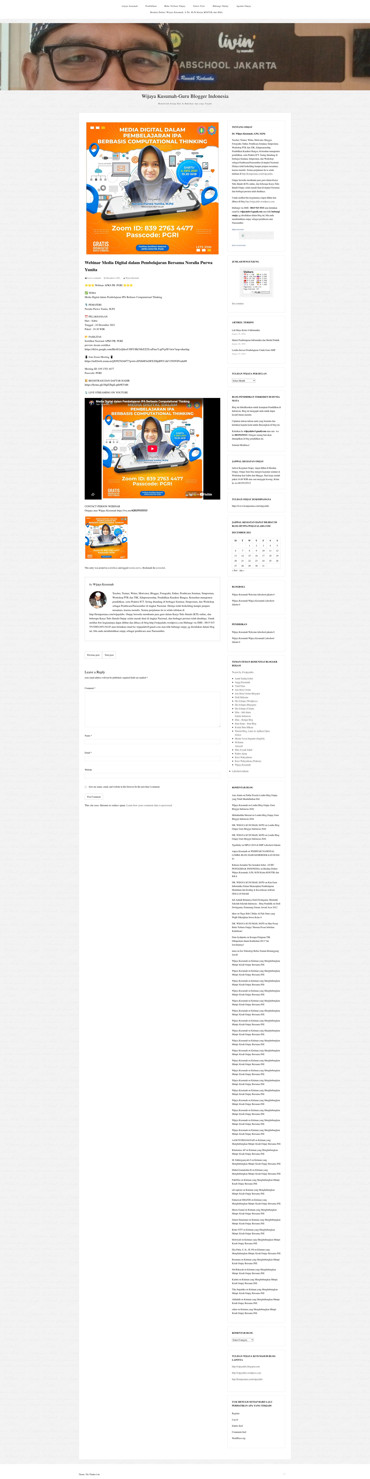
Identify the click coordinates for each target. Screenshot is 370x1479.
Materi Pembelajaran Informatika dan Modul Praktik (255, 340)
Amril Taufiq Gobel (244, 678)
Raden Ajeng (241, 753)
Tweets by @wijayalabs (243, 672)
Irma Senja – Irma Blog (245, 723)
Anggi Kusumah (242, 682)
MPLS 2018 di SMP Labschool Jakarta (262, 844)
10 (263, 550)
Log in (235, 1419)
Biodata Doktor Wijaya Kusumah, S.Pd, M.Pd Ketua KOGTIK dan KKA (186, 12)
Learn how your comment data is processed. (149, 805)
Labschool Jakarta (240, 771)
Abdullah (236, 1299)
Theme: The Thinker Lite (89, 1474)
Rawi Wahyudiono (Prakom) (248, 760)
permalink (160, 567)
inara (234, 950)
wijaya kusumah (130, 6)
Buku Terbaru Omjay (174, 6)
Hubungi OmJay (221, 6)
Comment (90, 688)
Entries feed (237, 1425)
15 (249, 555)
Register (235, 1413)
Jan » (241, 570)
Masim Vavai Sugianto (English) (250, 738)
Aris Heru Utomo (243, 689)
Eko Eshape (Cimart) (244, 708)
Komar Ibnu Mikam (244, 727)
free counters (238, 303)
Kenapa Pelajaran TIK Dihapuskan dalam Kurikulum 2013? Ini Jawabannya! (251, 941)
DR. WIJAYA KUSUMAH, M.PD (248, 825)
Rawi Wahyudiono (243, 757)
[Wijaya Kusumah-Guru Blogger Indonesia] (185, 56)
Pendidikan (151, 6)
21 (242, 560)
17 (263, 555)
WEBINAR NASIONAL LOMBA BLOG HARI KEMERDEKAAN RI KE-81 (256, 855)
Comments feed (239, 1431)
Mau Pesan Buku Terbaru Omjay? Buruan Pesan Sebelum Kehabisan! (255, 927)
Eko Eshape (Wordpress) (246, 700)
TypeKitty (236, 844)
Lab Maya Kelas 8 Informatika (246, 330)
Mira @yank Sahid (243, 749)
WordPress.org (238, 1438)
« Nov (235, 570)
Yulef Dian (240, 685)
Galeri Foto (199, 6)
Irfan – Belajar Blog (244, 719)
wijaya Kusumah (239, 851)
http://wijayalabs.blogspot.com (246, 1366)
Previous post (93, 654)
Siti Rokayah (238, 1269)
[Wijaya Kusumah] (256, 235)
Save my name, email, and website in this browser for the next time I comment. (124, 786)
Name (88, 735)
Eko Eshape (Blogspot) (245, 704)
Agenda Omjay (243, 6)
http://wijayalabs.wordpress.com (259, 201)
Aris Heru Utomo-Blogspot (247, 693)
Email (88, 752)
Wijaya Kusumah (132, 278)
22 (249, 560)
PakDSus (236, 1179)
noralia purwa (135, 567)
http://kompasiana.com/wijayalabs (257, 173)
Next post (109, 654)
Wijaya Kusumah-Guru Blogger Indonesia (185, 95)
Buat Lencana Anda (239, 245)
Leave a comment (94, 278)
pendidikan (113, 567)
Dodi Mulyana (241, 697)
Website (88, 769)
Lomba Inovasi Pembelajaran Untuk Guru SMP (253, 349)
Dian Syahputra (239, 937)
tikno (234, 913)
